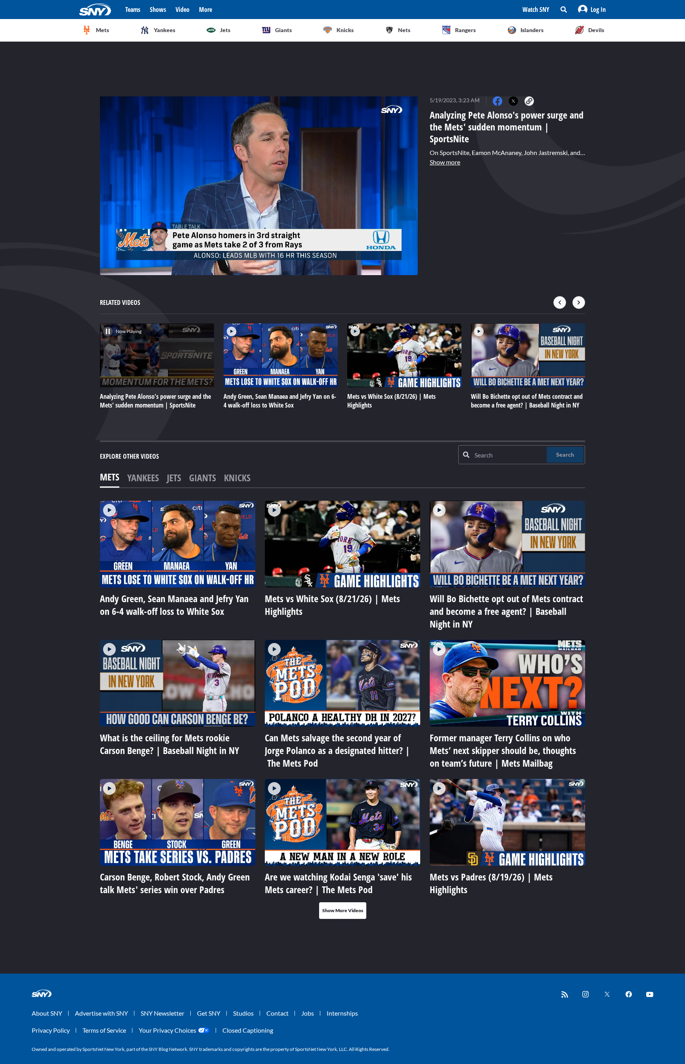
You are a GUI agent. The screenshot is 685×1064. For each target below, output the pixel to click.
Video (182, 9)
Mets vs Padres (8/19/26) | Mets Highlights (491, 883)
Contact (277, 1013)
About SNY (47, 1013)
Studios (243, 1013)
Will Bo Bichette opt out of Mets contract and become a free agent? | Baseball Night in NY (506, 611)
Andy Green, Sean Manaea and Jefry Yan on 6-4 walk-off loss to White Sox (174, 605)
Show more (445, 162)
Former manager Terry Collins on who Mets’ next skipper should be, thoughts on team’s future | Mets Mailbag (503, 750)
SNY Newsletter (162, 1013)
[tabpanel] (342, 710)
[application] (259, 185)
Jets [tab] (174, 477)
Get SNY (208, 1013)
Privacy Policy (51, 1030)
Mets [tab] (109, 476)
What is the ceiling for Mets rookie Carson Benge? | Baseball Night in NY (169, 744)
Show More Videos (342, 910)
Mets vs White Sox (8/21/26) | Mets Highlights (332, 605)
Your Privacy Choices (167, 1030)
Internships (342, 1013)
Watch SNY (535, 9)
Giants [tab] (202, 477)
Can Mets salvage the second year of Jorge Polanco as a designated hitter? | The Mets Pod (337, 750)
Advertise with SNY (101, 1013)
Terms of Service (104, 1030)
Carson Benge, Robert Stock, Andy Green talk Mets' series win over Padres (175, 883)
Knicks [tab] (237, 477)
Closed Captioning (247, 1030)
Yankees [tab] (143, 477)
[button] (591, 9)
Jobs (307, 1013)
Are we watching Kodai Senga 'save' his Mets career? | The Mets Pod (338, 883)
